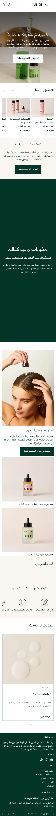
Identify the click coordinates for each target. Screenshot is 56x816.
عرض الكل (8, 91)
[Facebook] (52, 760)
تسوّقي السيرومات (28, 58)
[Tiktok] (41, 760)
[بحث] (46, 4)
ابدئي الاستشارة (28, 169)
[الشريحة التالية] (5, 115)
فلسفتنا (49, 771)
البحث (50, 786)
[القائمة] (53, 4)
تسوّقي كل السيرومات (36, 451)
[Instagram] (46, 760)
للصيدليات (48, 782)
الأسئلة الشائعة (45, 775)
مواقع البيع (47, 779)
